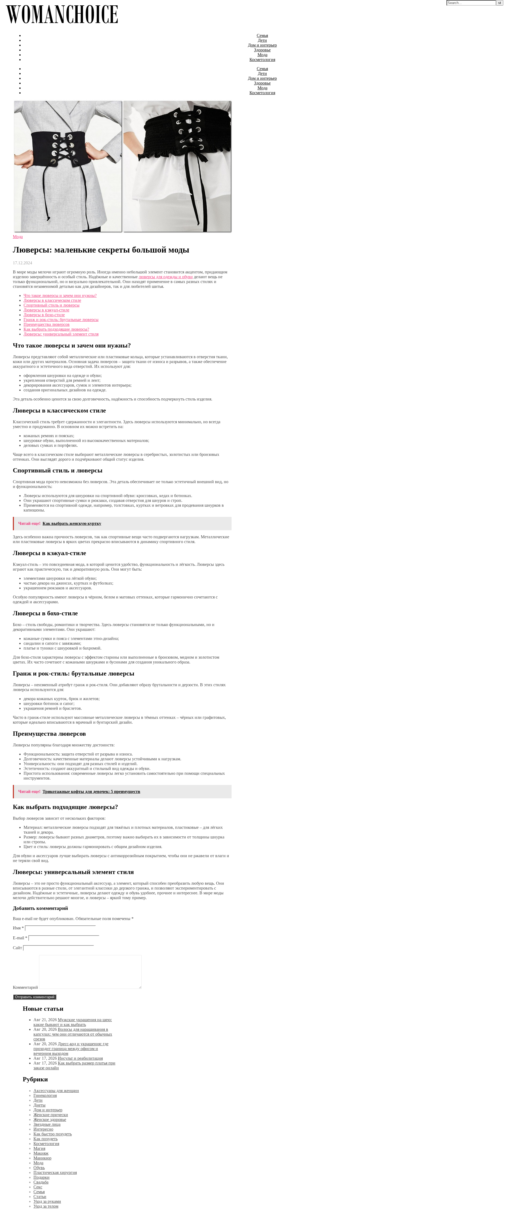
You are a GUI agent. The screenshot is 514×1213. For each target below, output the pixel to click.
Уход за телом (45, 1206)
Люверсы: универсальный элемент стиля (61, 334)
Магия (39, 1148)
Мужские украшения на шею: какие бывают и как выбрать (72, 1022)
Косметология (262, 59)
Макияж (40, 1153)
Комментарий (25, 987)
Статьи (39, 1196)
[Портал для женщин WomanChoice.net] (61, 26)
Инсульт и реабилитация (80, 1058)
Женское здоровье (49, 1119)
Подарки (41, 1177)
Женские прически (50, 1114)
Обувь (39, 1167)
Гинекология (45, 1095)
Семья (262, 35)
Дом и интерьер (262, 45)
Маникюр (42, 1158)
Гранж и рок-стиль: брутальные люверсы (61, 319)
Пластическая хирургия (55, 1172)
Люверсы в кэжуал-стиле (46, 310)
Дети (262, 40)
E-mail (20, 938)
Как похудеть (45, 1138)
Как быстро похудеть (52, 1134)
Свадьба (40, 1182)
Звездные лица (47, 1124)
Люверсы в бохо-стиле (44, 314)
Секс (37, 1187)
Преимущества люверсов (47, 324)
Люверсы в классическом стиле (52, 300)
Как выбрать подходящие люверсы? (56, 329)
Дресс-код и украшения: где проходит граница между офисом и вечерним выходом (70, 1049)
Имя (18, 928)
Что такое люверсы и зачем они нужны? (60, 295)
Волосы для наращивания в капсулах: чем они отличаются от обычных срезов (72, 1034)
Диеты (39, 1105)
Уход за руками (47, 1201)
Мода (262, 54)
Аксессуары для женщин (56, 1090)
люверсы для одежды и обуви (166, 276)
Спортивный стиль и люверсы (52, 305)
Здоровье (262, 50)
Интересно (43, 1129)
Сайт (17, 947)
